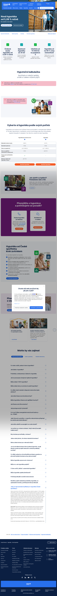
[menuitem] (7, 8)
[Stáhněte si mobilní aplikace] (51, 555)
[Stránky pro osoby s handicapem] (51, 559)
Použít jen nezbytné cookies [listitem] (21, 307)
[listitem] (43, 286)
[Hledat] (53, 3)
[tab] (17, 357)
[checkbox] (24, 139)
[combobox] (48, 3)
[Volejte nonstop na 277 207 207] (51, 551)
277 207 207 (34, 84)
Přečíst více (16, 303)
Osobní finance (4, 542)
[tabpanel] (28, 445)
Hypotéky (9, 542)
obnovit (12, 84)
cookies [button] (34, 294)
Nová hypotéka (15, 542)
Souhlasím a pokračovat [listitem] (36, 307)
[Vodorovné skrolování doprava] (38, 8)
